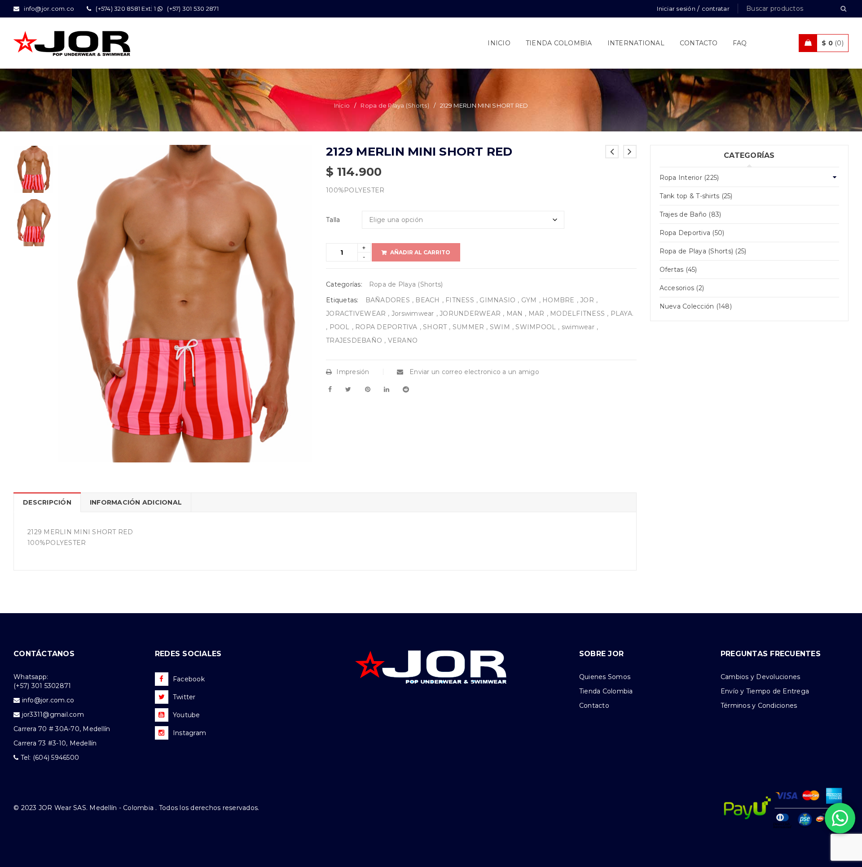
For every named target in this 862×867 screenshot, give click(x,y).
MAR (536, 313)
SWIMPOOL (535, 327)
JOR (587, 300)
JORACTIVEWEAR (356, 313)
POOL (340, 327)
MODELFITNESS (577, 313)
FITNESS (459, 300)
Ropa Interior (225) (689, 178)
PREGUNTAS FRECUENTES (771, 653)
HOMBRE (558, 300)
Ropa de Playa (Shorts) (395, 105)
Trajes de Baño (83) (690, 214)
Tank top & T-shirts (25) (696, 196)
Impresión (352, 372)
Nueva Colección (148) (696, 306)
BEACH (427, 300)
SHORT (435, 327)
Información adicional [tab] (136, 502)
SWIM (500, 327)
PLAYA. (622, 313)
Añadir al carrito (420, 252)
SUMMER (468, 327)
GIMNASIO (497, 300)
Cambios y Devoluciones (760, 677)
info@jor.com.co (48, 700)
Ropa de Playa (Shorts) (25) (703, 251)
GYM (529, 300)
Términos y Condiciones (759, 705)
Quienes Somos (604, 677)
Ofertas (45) (678, 270)
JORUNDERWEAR (470, 313)
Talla (333, 220)
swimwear (578, 327)
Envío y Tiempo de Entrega (765, 691)
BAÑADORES (387, 300)
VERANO (403, 340)
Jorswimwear (412, 313)
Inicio (342, 105)
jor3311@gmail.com (53, 714)
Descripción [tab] (47, 502)
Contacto (594, 705)
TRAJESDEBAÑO (354, 340)
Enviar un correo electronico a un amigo (473, 372)
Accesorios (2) (682, 288)
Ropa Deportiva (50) (692, 233)
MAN (514, 313)
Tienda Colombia (606, 691)
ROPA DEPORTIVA (386, 327)
